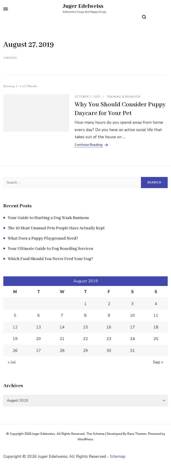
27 (38, 350)
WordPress (85, 439)
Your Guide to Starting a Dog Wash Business (48, 218)
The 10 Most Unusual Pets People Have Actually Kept (56, 228)
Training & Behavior (123, 97)
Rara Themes (137, 434)
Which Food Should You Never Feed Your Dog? (50, 259)
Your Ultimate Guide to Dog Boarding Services (50, 248)
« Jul (12, 362)
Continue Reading (88, 145)
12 (15, 327)
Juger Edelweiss (83, 6)
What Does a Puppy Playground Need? (43, 238)
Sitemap (117, 456)
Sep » (158, 362)
